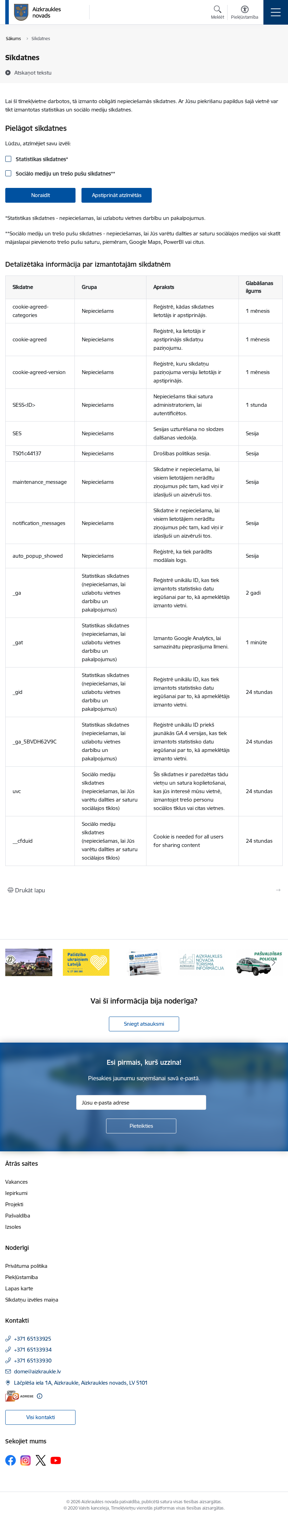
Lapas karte (19, 1288)
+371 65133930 (33, 1360)
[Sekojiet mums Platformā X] (40, 1460)
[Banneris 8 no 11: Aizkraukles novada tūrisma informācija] (201, 962)
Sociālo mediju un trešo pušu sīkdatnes (64, 173)
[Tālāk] (273, 962)
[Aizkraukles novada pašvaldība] (37, 12)
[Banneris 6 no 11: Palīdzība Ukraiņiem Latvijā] (86, 962)
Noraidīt (40, 195)
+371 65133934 (33, 1349)
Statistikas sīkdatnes (41, 159)
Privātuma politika (26, 1266)
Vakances (16, 1181)
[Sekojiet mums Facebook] (10, 1460)
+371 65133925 (32, 1338)
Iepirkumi (16, 1193)
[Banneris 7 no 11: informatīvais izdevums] (144, 962)
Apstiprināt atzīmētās (117, 195)
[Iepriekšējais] (14, 962)
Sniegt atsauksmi (144, 1023)
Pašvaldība (17, 1215)
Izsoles (13, 1226)
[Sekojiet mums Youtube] (56, 1460)
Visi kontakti (40, 1417)
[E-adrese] (19, 1396)
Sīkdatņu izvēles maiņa (31, 1299)
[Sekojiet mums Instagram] (25, 1460)
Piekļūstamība (21, 1277)
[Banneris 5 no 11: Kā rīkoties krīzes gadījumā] (28, 962)
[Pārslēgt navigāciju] (275, 12)
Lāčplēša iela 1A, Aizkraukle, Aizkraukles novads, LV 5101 (81, 1382)
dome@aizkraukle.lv (37, 1371)
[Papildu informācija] (39, 1396)
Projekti (14, 1204)
